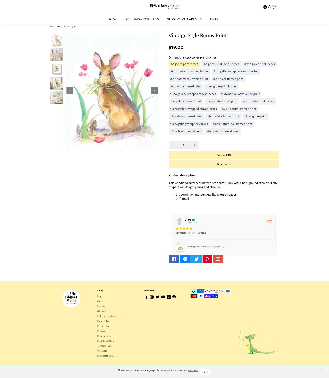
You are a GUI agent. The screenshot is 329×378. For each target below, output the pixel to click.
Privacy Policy (103, 321)
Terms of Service (104, 346)
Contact (100, 301)
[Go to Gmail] (218, 259)
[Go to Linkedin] (169, 297)
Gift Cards (101, 311)
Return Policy (103, 326)
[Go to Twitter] (196, 259)
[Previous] (69, 90)
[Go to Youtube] (163, 297)
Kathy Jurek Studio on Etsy (108, 316)
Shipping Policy (104, 336)
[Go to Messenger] (185, 259)
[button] (275, 234)
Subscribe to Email (105, 356)
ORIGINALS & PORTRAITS (142, 19)
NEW (112, 19)
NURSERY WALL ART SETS (184, 19)
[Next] (154, 90)
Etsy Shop (101, 306)
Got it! (205, 372)
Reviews (101, 331)
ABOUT (215, 19)
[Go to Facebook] (174, 259)
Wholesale (102, 351)
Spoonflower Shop (105, 341)
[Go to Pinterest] (207, 259)
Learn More (193, 370)
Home (51, 26)
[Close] (326, 368)
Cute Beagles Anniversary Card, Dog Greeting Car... (207, 247)
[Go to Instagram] (152, 297)
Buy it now (224, 164)
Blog (99, 296)
